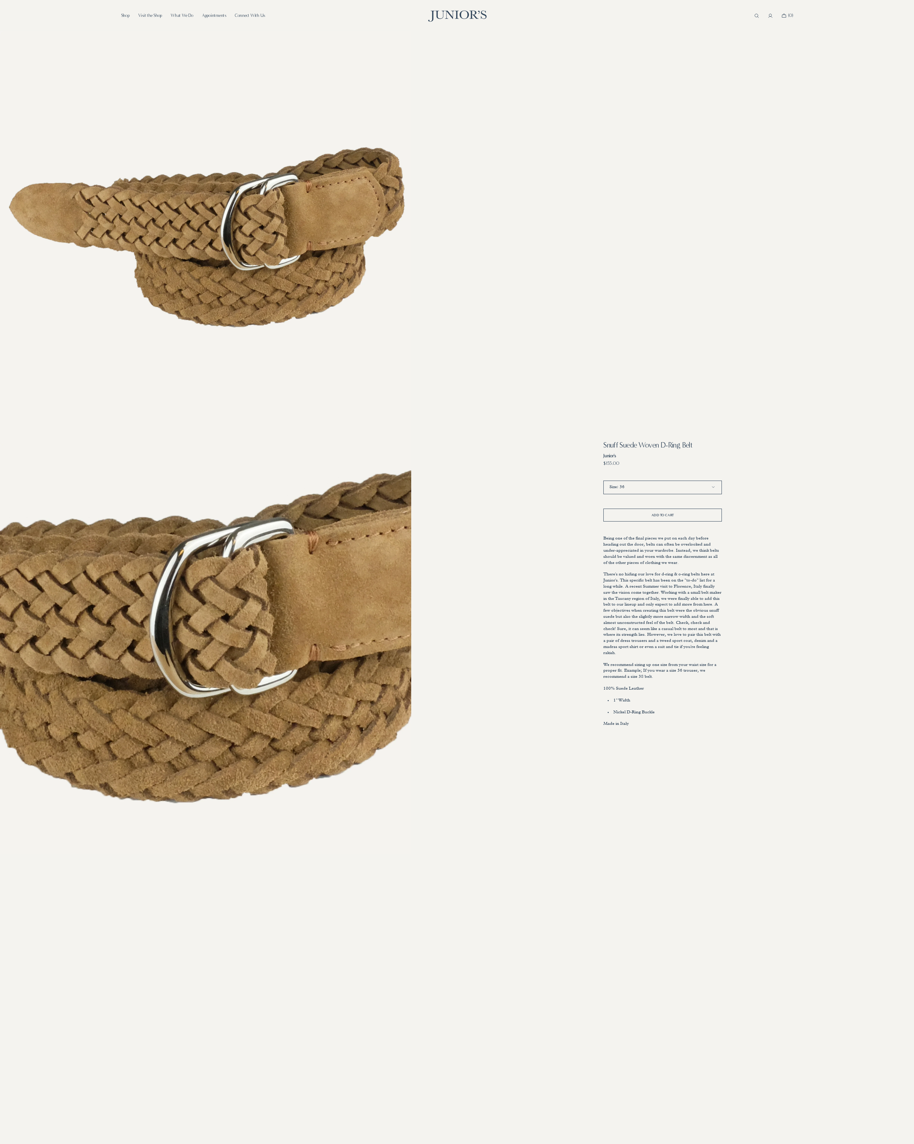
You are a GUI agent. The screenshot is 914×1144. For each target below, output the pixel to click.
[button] (757, 16)
